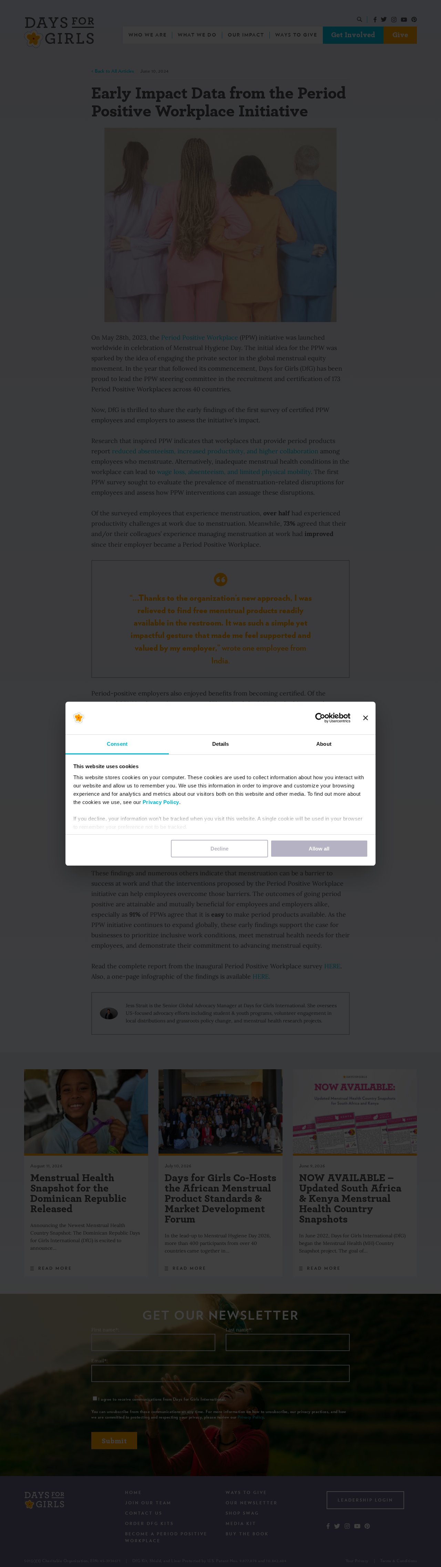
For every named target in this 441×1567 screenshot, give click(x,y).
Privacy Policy (161, 802)
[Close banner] (365, 717)
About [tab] (323, 744)
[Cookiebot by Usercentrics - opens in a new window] (320, 718)
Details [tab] (220, 744)
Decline (219, 849)
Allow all (319, 849)
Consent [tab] (117, 744)
